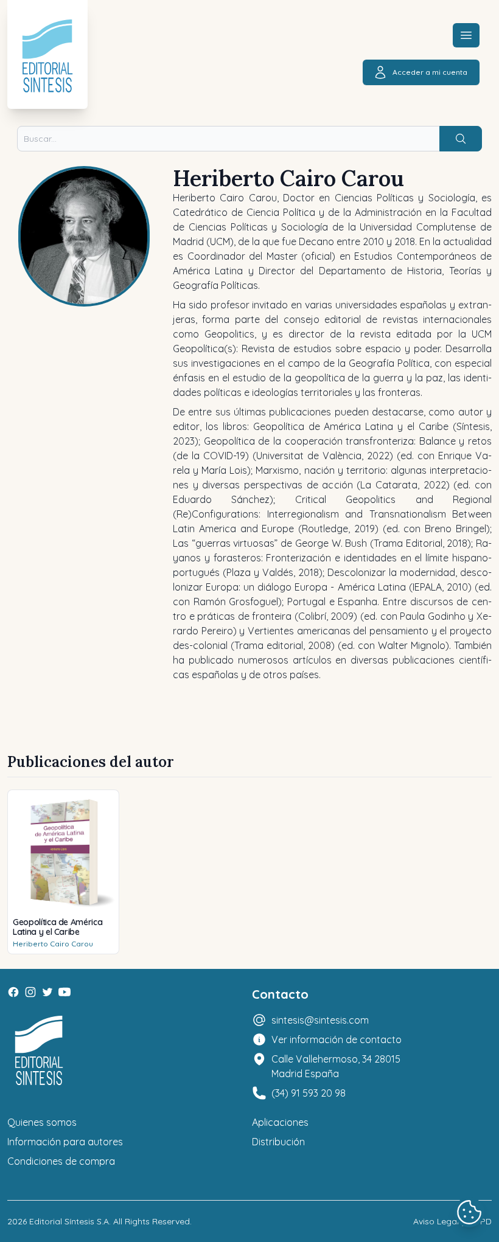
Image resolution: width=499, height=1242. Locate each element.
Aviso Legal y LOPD (452, 1221)
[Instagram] (30, 992)
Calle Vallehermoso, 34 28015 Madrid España (335, 1066)
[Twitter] (47, 992)
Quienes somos (42, 1122)
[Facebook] (13, 992)
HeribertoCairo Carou (53, 943)
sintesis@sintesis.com (320, 1020)
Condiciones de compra (61, 1161)
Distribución (278, 1142)
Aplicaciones (280, 1122)
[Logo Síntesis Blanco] (39, 1051)
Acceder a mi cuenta (430, 72)
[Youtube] (64, 992)
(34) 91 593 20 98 (308, 1093)
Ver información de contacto (336, 1039)
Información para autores (65, 1142)
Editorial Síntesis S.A (69, 1221)
